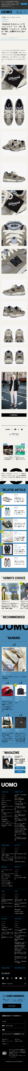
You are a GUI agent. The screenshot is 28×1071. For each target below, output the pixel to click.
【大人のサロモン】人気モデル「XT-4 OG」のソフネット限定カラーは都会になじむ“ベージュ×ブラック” (19, 525)
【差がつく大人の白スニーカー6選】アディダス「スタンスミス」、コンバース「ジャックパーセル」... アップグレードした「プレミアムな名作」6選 (19, 512)
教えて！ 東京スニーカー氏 (19, 534)
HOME (2, 473)
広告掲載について (5, 1043)
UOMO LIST (18, 697)
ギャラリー (5, 19)
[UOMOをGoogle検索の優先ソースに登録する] (14, 434)
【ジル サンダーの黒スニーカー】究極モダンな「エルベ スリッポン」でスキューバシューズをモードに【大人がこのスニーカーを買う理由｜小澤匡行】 (19, 551)
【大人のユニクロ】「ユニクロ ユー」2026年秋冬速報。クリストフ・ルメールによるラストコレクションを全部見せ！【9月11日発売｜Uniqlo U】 (7, 706)
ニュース (17, 521)
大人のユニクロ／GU (7, 699)
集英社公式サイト (5, 1039)
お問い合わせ (17, 1039)
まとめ (16, 496)
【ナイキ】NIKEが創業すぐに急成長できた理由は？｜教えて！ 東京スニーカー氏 (19, 539)
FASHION (3, 601)
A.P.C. (16, 702)
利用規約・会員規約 (18, 1041)
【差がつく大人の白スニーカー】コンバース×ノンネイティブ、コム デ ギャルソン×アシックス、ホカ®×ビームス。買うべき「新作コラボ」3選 (19, 563)
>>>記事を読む (13, 415)
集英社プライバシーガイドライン (7, 1041)
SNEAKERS (9, 473)
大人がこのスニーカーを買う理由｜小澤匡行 (19, 547)
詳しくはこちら (24, 3)
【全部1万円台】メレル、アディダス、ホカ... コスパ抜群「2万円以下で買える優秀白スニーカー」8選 (19, 500)
